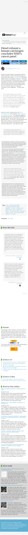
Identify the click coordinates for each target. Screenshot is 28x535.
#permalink (19, 257)
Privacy (23, 522)
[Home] (9, 35)
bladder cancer (20, 208)
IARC (14, 209)
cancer (7, 205)
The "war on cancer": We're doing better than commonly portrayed (12, 469)
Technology (10, 218)
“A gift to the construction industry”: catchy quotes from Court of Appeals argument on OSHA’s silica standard (13, 417)
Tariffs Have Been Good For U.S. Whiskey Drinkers (14, 362)
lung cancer (19, 209)
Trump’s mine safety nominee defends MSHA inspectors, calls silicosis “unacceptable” (12, 445)
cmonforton (9, 68)
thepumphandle (5, 40)
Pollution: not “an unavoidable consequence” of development (13, 403)
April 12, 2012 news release (18, 153)
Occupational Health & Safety (12, 206)
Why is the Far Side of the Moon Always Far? (12, 485)
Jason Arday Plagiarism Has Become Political (13, 379)
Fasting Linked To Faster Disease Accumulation (14, 363)
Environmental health (15, 205)
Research (13, 208)
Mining (7, 211)
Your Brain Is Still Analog (8, 365)
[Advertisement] (14, 16)
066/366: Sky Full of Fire (7, 501)
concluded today (18, 77)
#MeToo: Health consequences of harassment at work (13, 389)
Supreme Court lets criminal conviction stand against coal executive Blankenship (12, 431)
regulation (8, 208)
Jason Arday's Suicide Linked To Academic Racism (14, 380)
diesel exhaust (9, 209)
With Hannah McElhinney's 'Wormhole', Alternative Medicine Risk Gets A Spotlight (14, 367)
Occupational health (14, 211)
